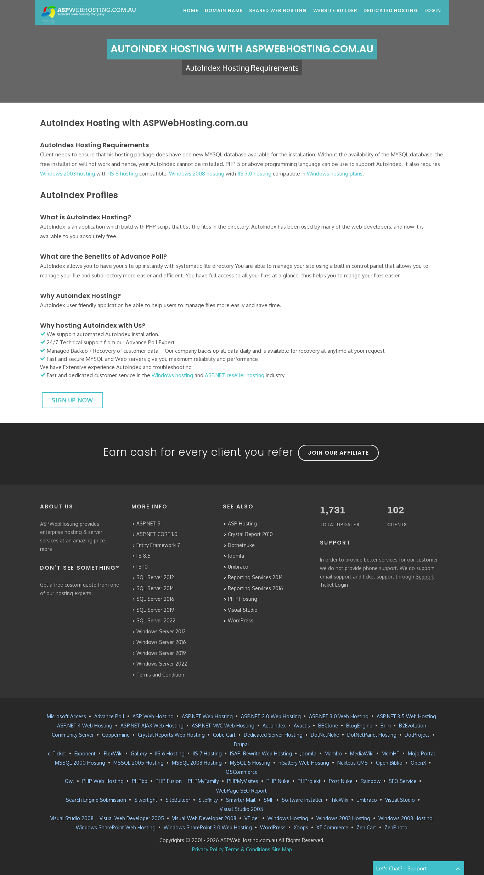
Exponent (85, 753)
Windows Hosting (288, 818)
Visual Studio (243, 610)
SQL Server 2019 (155, 610)
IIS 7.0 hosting (254, 173)
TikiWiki (339, 800)
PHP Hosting (242, 599)
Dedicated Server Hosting (273, 735)
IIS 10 (142, 567)
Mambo (333, 753)
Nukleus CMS (352, 763)
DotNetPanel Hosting (371, 735)
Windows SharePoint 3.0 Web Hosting (208, 827)
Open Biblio (389, 763)
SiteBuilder (177, 800)
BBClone (328, 726)
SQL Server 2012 (155, 577)
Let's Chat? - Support (401, 868)
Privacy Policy (208, 849)
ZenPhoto (395, 827)
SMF (269, 800)
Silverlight (145, 800)
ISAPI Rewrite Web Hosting (261, 753)
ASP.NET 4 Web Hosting (84, 726)
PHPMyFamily (203, 781)
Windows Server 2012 (161, 631)
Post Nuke (341, 781)
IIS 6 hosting (123, 173)
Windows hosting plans (334, 173)
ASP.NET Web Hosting (207, 716)
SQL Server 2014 (155, 588)
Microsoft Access (66, 716)
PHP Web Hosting (103, 781)
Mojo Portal (421, 753)
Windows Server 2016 (161, 642)
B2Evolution (412, 726)
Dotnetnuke (241, 545)
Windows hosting (172, 375)
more (46, 549)
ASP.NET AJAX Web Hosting (152, 726)
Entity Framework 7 (158, 545)
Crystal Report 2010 (250, 534)
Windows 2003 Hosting (343, 818)
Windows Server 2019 (161, 653)
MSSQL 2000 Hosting (80, 763)
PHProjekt (309, 781)
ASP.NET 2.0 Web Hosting (271, 716)
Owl (69, 781)
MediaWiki (361, 753)
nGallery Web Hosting (303, 763)
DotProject (417, 735)
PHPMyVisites (242, 781)
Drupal (241, 744)
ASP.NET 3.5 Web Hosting (406, 716)
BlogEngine (359, 726)
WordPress (240, 620)
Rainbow (371, 781)
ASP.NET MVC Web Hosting (223, 726)
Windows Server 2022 (161, 664)
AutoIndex (274, 726)
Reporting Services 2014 (255, 577)
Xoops (301, 827)
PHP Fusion (169, 781)
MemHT (391, 753)
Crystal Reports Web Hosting (171, 735)
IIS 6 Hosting (170, 753)
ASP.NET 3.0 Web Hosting (338, 716)
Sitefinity (208, 800)
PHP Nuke (277, 781)
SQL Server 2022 (155, 620)
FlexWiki (113, 753)
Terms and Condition (160, 675)
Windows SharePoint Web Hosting (116, 827)
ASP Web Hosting (153, 716)
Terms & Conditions (247, 849)
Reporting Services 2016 (255, 588)
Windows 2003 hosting (67, 173)
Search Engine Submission (96, 800)
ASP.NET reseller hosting (234, 375)
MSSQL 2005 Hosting (138, 763)
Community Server (73, 735)
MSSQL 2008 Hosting (197, 763)
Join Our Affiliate (338, 453)
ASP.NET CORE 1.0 (157, 534)
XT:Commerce (332, 827)
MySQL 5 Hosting (250, 763)
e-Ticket (57, 753)
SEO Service (402, 781)
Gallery (139, 753)
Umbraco (238, 567)
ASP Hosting (242, 523)
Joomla (236, 556)
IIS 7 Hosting (207, 753)
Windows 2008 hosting (196, 173)
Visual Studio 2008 (72, 818)
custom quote (80, 585)
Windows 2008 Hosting (405, 818)
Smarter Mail (240, 800)
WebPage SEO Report (241, 791)
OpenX (418, 763)
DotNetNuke (325, 735)
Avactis (302, 726)
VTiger (251, 818)
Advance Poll (109, 716)
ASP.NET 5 (148, 523)
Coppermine (116, 735)
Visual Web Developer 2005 (132, 818)
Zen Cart (366, 827)
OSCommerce (242, 772)
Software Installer (302, 800)
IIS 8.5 (143, 556)
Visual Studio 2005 (241, 809)
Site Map (282, 849)
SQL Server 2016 (155, 599)
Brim (386, 726)
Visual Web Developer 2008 (204, 818)
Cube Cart (224, 735)
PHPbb (139, 781)
